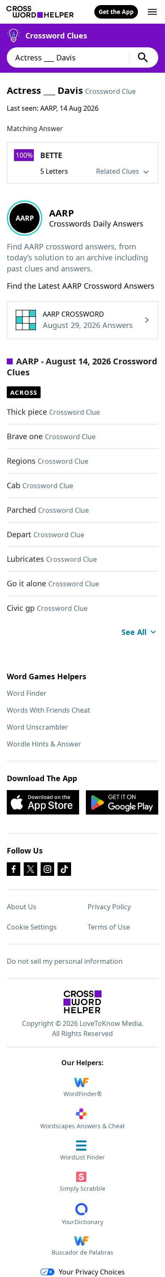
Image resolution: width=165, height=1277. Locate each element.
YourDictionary (82, 1222)
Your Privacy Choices (92, 1272)
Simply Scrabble (82, 1188)
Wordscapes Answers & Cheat (82, 1126)
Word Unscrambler (37, 727)
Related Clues (118, 171)
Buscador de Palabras (82, 1252)
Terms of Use (109, 927)
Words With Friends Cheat (48, 710)
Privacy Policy (109, 906)
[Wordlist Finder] (82, 1001)
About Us (21, 906)
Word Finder (27, 693)
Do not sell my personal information (65, 961)
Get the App (116, 12)
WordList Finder (82, 1157)
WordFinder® (82, 1094)
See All (133, 632)
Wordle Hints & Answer (44, 744)
